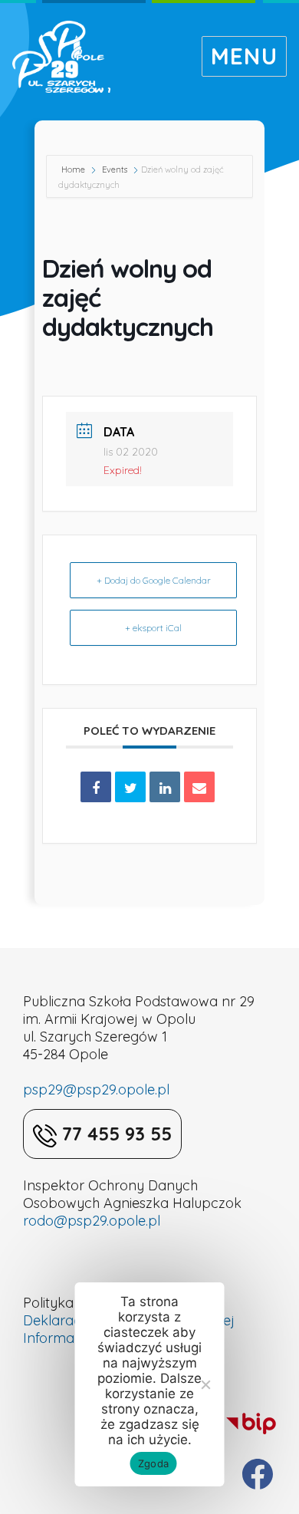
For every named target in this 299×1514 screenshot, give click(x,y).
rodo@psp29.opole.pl (91, 1220)
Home (74, 169)
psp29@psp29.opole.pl (96, 1089)
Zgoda (153, 1463)
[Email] (199, 787)
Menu (244, 56)
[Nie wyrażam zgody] (205, 1384)
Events (114, 169)
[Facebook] (257, 1474)
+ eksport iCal (153, 628)
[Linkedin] (165, 787)
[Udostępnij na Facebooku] (95, 787)
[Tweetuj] (130, 787)
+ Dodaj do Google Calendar (154, 580)
